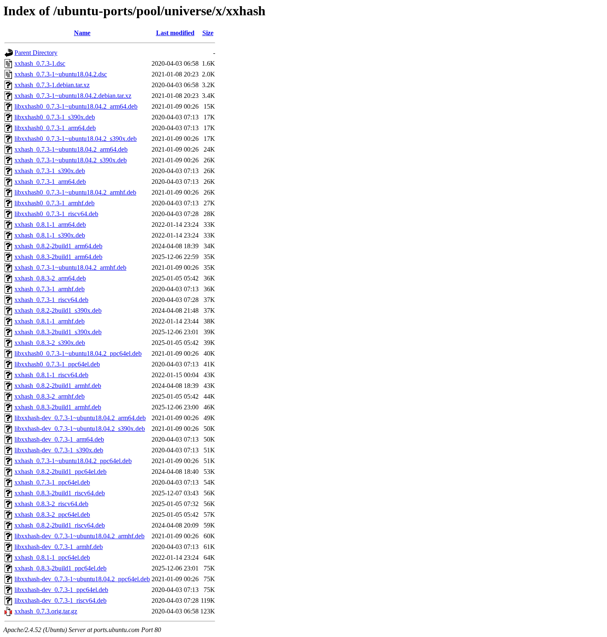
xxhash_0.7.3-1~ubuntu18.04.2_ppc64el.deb (73, 460)
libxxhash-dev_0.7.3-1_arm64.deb (59, 439)
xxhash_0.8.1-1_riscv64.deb (51, 374)
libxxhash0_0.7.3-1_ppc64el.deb (57, 364)
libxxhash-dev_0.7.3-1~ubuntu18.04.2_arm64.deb (80, 417)
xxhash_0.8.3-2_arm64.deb (50, 278)
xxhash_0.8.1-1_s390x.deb (49, 235)
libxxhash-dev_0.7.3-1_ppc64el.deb (61, 589)
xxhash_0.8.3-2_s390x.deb (49, 342)
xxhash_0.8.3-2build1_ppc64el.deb (60, 568)
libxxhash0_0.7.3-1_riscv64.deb (56, 213)
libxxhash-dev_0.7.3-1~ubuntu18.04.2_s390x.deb (79, 428)
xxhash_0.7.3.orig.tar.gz (45, 611)
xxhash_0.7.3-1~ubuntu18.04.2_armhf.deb (70, 267)
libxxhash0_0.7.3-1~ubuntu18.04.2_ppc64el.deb (78, 353)
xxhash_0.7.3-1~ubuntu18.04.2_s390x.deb (70, 160)
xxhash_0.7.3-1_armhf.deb (49, 288)
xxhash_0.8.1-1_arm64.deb (50, 224)
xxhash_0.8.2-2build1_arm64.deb (58, 246)
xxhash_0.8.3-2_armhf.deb (49, 396)
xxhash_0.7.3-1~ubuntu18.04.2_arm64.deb (71, 149)
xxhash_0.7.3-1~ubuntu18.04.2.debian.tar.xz (72, 95)
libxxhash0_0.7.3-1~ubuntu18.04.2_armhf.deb (75, 192)
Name (82, 32)
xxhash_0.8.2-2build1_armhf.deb (57, 385)
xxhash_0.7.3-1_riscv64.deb (51, 299)
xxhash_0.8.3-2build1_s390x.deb (58, 331)
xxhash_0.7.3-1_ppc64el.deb (52, 482)
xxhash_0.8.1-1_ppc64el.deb (52, 557)
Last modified (175, 32)
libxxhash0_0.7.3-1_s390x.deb (54, 117)
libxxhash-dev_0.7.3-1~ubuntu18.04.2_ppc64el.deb (82, 578)
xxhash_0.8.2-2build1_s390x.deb (58, 310)
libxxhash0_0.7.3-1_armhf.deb (54, 203)
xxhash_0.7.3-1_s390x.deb (49, 170)
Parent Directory (35, 52)
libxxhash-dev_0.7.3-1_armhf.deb (58, 546)
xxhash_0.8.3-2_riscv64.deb (51, 503)
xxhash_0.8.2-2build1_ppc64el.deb (60, 471)
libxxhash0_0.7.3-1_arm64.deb (55, 127)
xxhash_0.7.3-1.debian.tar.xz (52, 84)
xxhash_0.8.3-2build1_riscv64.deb (59, 493)
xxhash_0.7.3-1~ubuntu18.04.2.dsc (60, 74)
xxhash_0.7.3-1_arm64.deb (50, 181)
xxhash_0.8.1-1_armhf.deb (49, 321)
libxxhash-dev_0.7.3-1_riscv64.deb (60, 600)
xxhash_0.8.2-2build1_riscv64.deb (59, 525)
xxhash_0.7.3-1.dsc (39, 63)
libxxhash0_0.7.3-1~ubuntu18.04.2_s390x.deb (75, 138)
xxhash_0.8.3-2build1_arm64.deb (58, 256)
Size (207, 32)
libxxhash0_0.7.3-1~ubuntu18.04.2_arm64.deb (76, 106)
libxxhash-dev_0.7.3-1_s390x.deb (58, 450)
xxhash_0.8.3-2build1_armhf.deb (57, 407)
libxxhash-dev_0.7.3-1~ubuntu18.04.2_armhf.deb (79, 536)
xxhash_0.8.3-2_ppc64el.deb (52, 514)
